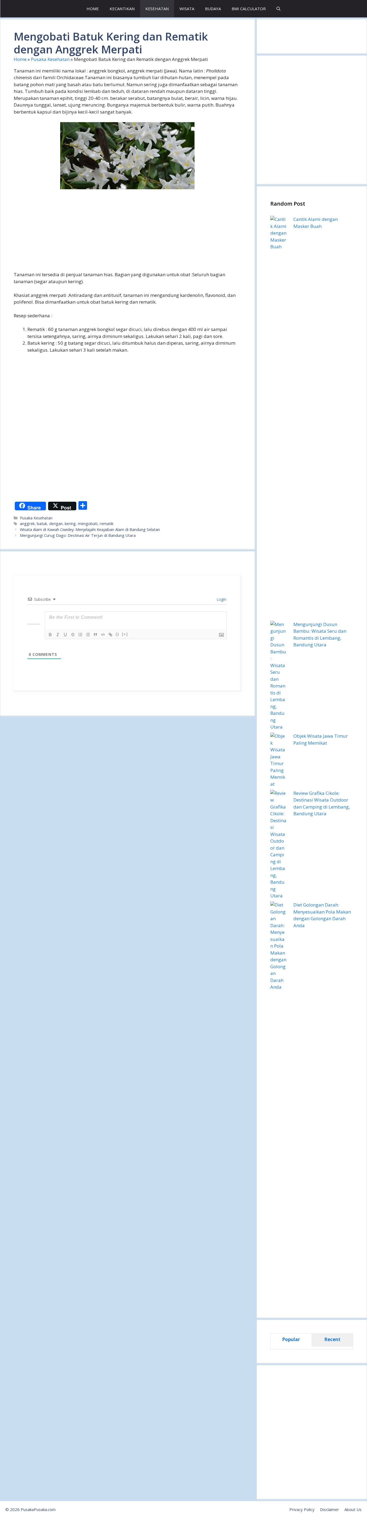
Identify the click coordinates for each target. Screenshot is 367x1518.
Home (20, 59)
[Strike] (73, 634)
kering (70, 523)
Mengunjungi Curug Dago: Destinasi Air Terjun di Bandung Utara (78, 535)
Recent (332, 1339)
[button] (278, 8)
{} (117, 634)
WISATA (186, 8)
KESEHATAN (157, 8)
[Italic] (58, 634)
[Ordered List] (80, 634)
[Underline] (65, 634)
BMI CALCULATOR (249, 8)
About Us (353, 1509)
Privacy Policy (302, 1509)
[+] (125, 634)
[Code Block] (103, 634)
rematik (106, 523)
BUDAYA (213, 8)
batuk (42, 523)
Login (220, 599)
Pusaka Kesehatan (50, 59)
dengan (56, 523)
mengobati (88, 523)
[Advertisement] (127, 233)
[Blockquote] (95, 634)
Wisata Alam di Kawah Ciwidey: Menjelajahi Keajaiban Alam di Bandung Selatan (90, 529)
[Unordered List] (88, 634)
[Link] (110, 634)
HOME (93, 8)
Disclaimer (329, 1509)
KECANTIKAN (122, 8)
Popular (291, 1339)
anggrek (27, 523)
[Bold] (50, 634)
